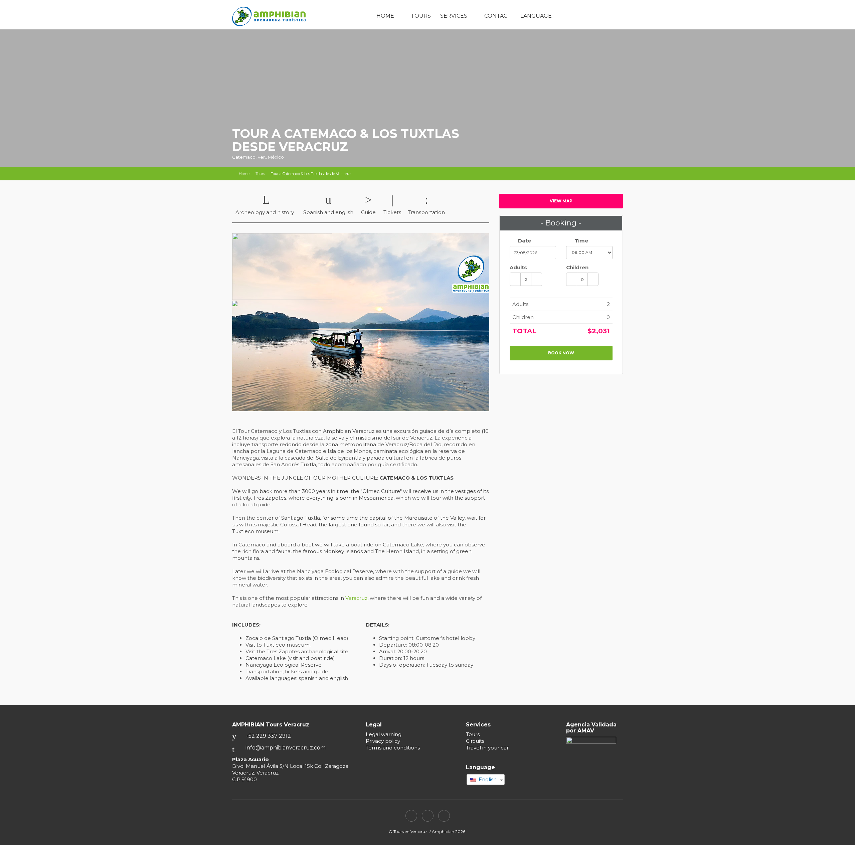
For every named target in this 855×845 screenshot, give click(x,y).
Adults (518, 267)
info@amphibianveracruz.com (285, 747)
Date (524, 240)
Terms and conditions (393, 747)
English (487, 779)
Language (536, 16)
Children (577, 267)
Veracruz (356, 598)
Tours (421, 16)
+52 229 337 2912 (268, 736)
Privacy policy (383, 741)
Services (453, 16)
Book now (561, 352)
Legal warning (383, 734)
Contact (497, 16)
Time (580, 240)
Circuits (475, 741)
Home (385, 16)
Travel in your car (487, 747)
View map (561, 200)
